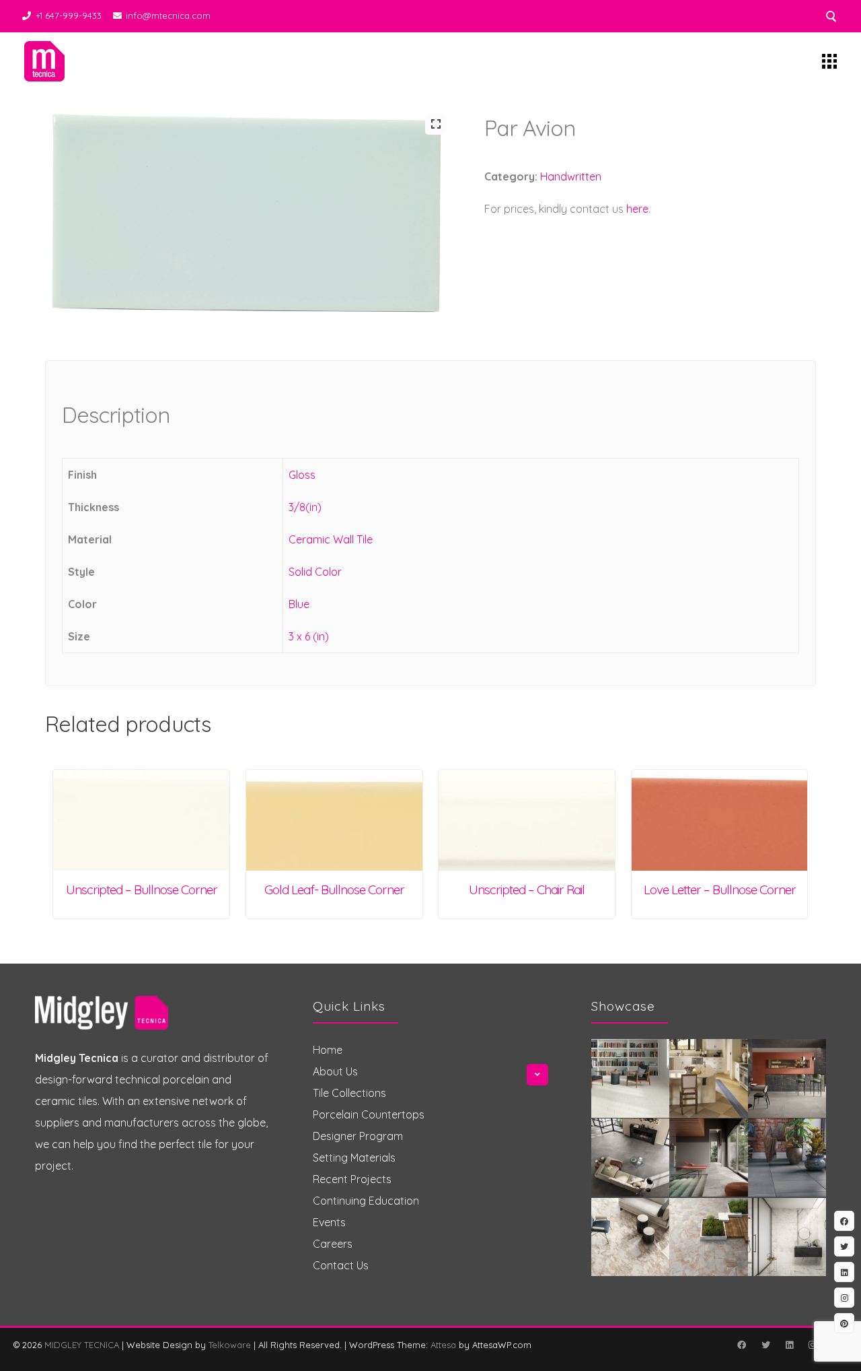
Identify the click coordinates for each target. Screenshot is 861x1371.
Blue (299, 604)
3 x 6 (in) (309, 636)
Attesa (443, 1344)
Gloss (302, 474)
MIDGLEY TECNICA (81, 1344)
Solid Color (315, 571)
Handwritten (570, 176)
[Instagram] (812, 1344)
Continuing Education (366, 1200)
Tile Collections (349, 1093)
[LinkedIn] (789, 1344)
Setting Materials (354, 1157)
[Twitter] (765, 1344)
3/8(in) (305, 507)
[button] (436, 124)
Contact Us (341, 1265)
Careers (332, 1243)
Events (329, 1222)
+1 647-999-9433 (69, 15)
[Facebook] (741, 1344)
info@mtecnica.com (168, 15)
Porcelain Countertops (368, 1114)
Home (327, 1050)
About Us (335, 1071)
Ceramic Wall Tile (331, 539)
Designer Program (358, 1136)
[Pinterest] (844, 1323)
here (637, 208)
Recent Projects (352, 1179)
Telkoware (230, 1344)
